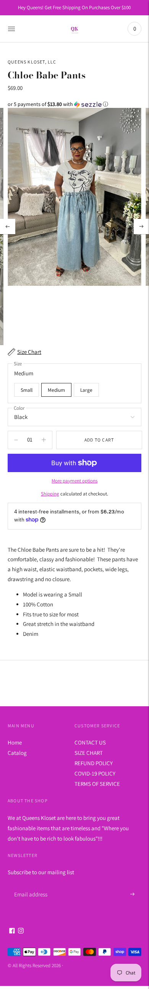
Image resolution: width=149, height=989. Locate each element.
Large (86, 389)
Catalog (17, 752)
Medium (56, 389)
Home (15, 742)
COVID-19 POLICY (94, 773)
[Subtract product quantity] (44, 440)
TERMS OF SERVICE (97, 783)
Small (26, 389)
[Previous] (7, 226)
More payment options (74, 480)
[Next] (141, 226)
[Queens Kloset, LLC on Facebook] (12, 931)
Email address (29, 885)
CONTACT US (90, 742)
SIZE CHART (88, 752)
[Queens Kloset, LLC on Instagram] (21, 931)
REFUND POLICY (93, 763)
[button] (74, 104)
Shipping (50, 493)
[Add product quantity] (16, 440)
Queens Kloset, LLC (32, 62)
